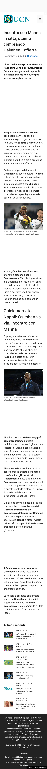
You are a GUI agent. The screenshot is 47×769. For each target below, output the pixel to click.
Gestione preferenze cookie (36, 767)
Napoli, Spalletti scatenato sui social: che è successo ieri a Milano (25, 706)
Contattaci (23, 748)
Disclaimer (23, 765)
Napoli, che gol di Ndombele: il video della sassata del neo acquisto (25, 664)
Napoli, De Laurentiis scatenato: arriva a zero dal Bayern (24, 691)
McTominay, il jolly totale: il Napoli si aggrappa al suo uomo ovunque (26, 636)
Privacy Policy (33, 762)
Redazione (21, 762)
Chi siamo (10, 762)
